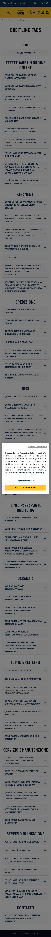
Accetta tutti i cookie (25, 487)
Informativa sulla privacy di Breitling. (26, 472)
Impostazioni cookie (25, 480)
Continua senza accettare (37, 447)
